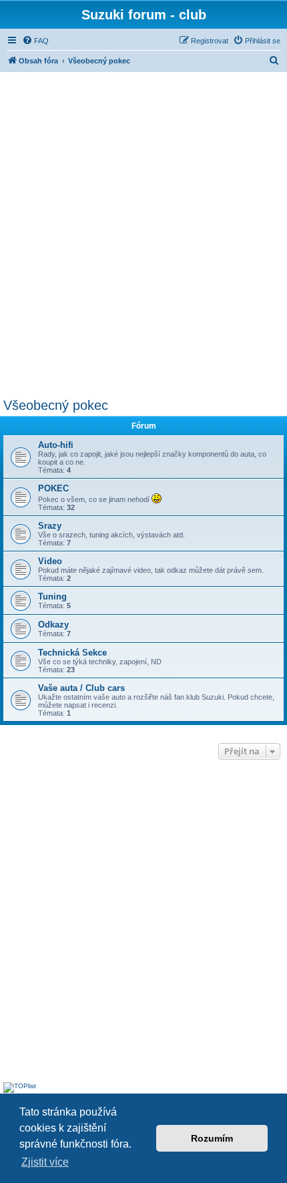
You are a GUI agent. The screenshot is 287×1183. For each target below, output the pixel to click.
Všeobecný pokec (55, 405)
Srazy (49, 526)
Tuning (52, 597)
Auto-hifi (55, 445)
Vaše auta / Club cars (81, 688)
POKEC (53, 488)
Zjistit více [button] (45, 1162)
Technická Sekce (72, 653)
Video (50, 561)
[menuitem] (35, 41)
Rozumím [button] (212, 1138)
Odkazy (53, 625)
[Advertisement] (143, 233)
